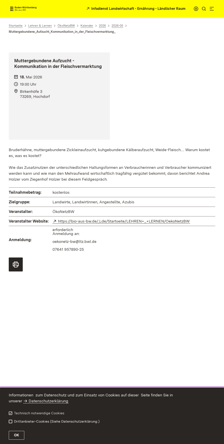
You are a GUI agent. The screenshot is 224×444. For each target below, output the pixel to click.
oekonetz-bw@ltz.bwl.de (74, 241)
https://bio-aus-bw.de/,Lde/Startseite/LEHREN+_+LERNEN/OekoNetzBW (124, 221)
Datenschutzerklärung (48, 401)
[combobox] (196, 8)
